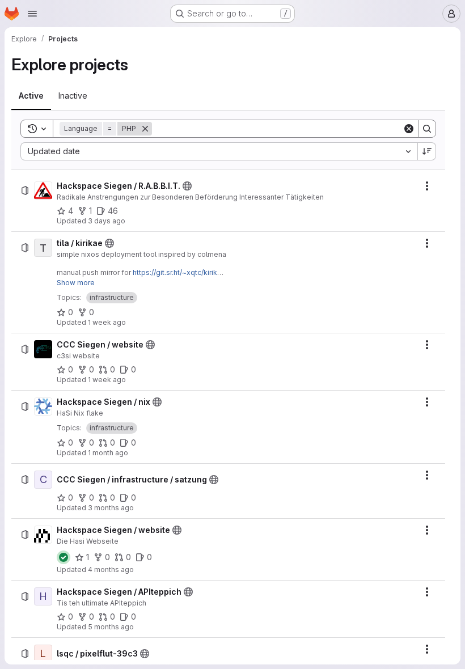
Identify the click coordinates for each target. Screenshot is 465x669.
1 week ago (107, 322)
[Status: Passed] (63, 557)
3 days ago (106, 221)
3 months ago (111, 507)
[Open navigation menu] (32, 14)
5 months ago (111, 627)
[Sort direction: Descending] (427, 151)
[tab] (31, 96)
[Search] (427, 129)
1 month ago (108, 452)
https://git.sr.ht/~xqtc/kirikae (179, 272)
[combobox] (218, 151)
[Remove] (145, 129)
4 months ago (111, 569)
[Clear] (409, 129)
